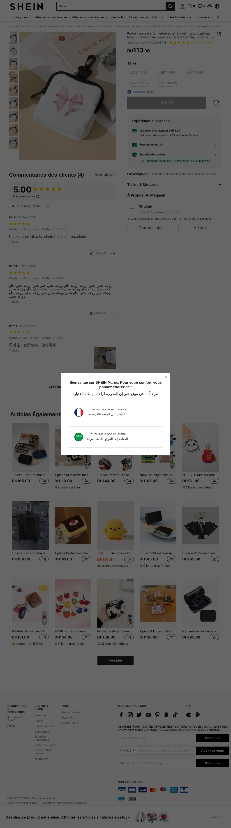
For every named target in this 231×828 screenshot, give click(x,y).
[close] (166, 376)
